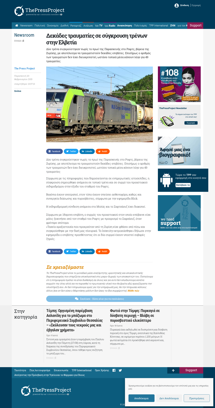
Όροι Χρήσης (102, 370)
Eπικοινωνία (61, 370)
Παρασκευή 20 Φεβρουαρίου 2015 (23, 77)
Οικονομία (52, 25)
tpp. (98, 25)
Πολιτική (40, 25)
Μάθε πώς (133, 290)
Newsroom (26, 25)
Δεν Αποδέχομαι (169, 398)
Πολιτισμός (140, 25)
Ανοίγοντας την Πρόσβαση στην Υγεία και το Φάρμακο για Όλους (49, 375)
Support (196, 25)
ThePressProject (44, 10)
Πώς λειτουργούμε (40, 370)
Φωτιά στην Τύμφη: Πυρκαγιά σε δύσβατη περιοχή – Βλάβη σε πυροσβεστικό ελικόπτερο (135, 315)
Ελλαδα (17, 41)
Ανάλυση (88, 25)
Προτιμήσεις (196, 398)
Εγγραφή (196, 5)
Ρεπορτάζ (75, 25)
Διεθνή (64, 25)
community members (50, 14)
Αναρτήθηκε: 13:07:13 (24, 83)
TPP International (158, 25)
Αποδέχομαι (141, 398)
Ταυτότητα (20, 370)
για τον (186, 25)
